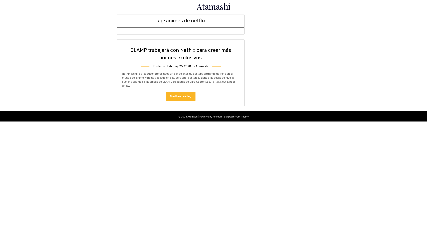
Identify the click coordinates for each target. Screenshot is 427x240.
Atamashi (214, 6)
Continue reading (180, 96)
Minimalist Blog (221, 116)
